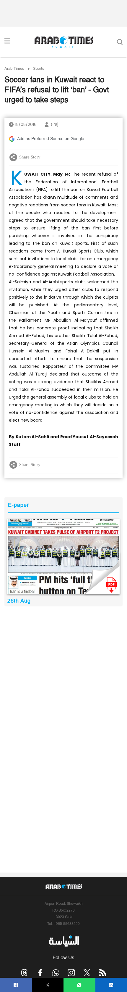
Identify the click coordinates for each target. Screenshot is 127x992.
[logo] (64, 42)
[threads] (24, 972)
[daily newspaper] (63, 556)
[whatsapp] (79, 985)
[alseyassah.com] (63, 941)
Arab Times (14, 69)
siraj (54, 124)
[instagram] (71, 972)
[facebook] (16, 985)
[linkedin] (111, 985)
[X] (47, 985)
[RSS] (102, 972)
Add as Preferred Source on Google (50, 139)
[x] (87, 972)
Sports (38, 69)
